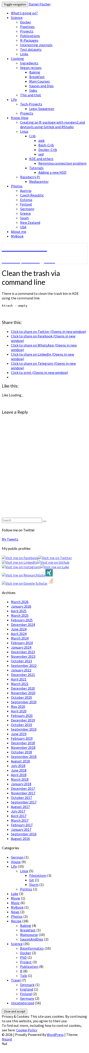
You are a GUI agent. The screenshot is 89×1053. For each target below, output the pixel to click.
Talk (23, 975)
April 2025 (18, 611)
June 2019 (18, 734)
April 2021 (18, 679)
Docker (25, 22)
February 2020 (22, 715)
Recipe (16, 921)
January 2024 (21, 647)
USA (23, 227)
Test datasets (31, 49)
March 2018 (20, 779)
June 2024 (18, 629)
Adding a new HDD (52, 172)
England (26, 989)
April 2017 (18, 815)
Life (14, 99)
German (17, 857)
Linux (24, 131)
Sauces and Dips (41, 86)
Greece (25, 213)
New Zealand (30, 222)
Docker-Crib (47, 149)
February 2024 (22, 642)
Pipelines (27, 26)
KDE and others (41, 158)
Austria (25, 190)
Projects (26, 31)
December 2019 (23, 720)
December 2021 (23, 674)
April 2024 (18, 633)
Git (31, 880)
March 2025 (20, 615)
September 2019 (24, 729)
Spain (24, 218)
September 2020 (24, 702)
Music (15, 902)
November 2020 (23, 693)
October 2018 (21, 752)
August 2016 (20, 838)
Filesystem (37, 875)
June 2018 (18, 770)
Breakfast (37, 76)
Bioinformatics (32, 948)
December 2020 (23, 688)
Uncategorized (22, 1003)
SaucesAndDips (31, 939)
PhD (23, 957)
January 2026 (21, 606)
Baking (34, 72)
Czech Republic (32, 195)
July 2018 (18, 765)
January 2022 (21, 670)
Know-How (19, 117)
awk (41, 140)
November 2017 (23, 793)
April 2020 (18, 711)
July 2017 (18, 811)
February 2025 (22, 620)
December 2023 (23, 652)
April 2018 (18, 775)
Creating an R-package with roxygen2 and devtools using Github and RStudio (52, 124)
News (15, 912)
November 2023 (23, 656)
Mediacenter (39, 181)
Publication (29, 966)
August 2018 (20, 761)
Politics (26, 889)
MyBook (17, 236)
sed (41, 154)
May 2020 (18, 706)
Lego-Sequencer (41, 108)
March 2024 (20, 638)
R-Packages (29, 40)
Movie (15, 898)
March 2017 (20, 820)
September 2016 (24, 834)
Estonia (26, 199)
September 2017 (24, 802)
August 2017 (20, 806)
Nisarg (7, 1039)
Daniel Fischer (40, 4)
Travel (16, 980)
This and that (30, 95)
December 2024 (23, 624)
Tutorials (36, 168)
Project (26, 962)
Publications (30, 35)
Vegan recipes (31, 67)
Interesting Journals (36, 45)
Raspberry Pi (30, 177)
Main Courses (39, 81)
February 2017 (22, 825)
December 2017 (23, 788)
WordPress (55, 1034)
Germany (27, 209)
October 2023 (21, 661)
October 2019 (21, 724)
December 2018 (23, 743)
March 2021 (20, 683)
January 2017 (21, 829)
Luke (14, 893)
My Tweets (10, 539)
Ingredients (29, 63)
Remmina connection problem (62, 163)
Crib (32, 136)
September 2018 (24, 756)
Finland (26, 204)
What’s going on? (24, 13)
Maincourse (29, 934)
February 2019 (22, 738)
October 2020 (21, 697)
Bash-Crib (46, 145)
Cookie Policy (26, 1030)
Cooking (17, 58)
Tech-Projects (31, 104)
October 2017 (21, 797)
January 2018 (21, 784)
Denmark (27, 984)
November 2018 (23, 747)
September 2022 (24, 665)
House (16, 861)
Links (24, 54)
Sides (33, 90)
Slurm (34, 884)
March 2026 (20, 601)
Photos (17, 186)
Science (17, 17)
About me (18, 231)
